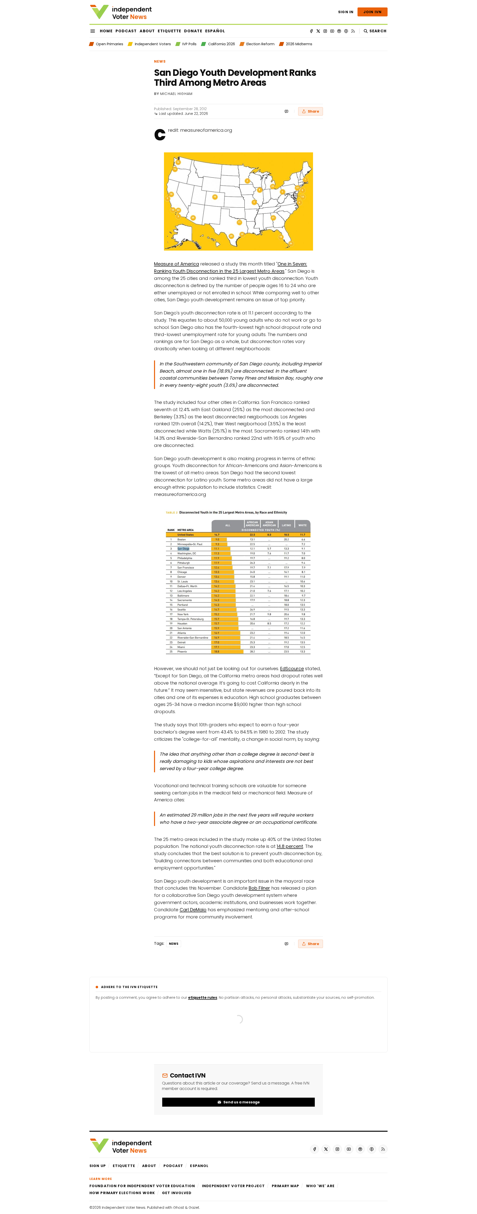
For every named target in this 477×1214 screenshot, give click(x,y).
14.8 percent (290, 846)
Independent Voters (153, 44)
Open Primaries (109, 44)
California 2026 (221, 44)
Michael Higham (176, 94)
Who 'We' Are (320, 1185)
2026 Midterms (299, 44)
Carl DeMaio (193, 910)
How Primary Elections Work (122, 1192)
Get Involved (177, 1192)
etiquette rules (202, 997)
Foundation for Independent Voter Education (142, 1185)
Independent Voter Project (233, 1185)
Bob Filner (259, 888)
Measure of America (176, 264)
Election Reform (260, 44)
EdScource (292, 668)
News (160, 61)
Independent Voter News (123, 1207)
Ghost (178, 1207)
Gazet (194, 1207)
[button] (97, 1165)
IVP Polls (189, 44)
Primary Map (285, 1185)
